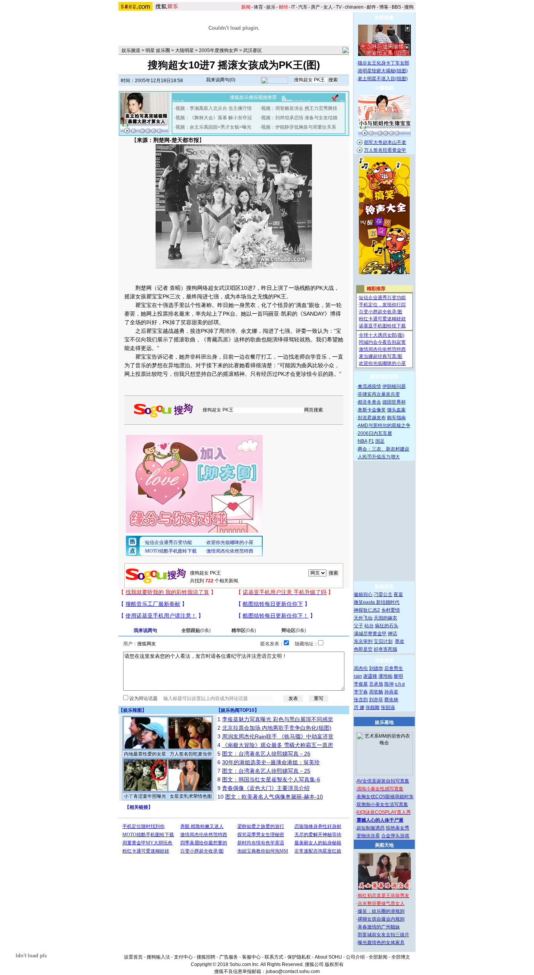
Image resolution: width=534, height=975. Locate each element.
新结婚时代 (388, 602)
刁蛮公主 (383, 594)
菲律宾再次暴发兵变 (379, 394)
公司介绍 (355, 957)
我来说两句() (220, 80)
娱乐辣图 (132, 710)
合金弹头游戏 (395, 836)
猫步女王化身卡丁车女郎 (383, 63)
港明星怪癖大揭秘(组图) (383, 71)
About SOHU (328, 957)
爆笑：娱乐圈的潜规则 (381, 911)
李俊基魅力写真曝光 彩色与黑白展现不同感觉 (277, 719)
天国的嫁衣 (385, 618)
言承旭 (376, 684)
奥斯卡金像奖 (372, 410)
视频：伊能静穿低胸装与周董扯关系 (298, 127)
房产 (315, 7)
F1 (371, 441)
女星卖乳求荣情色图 (191, 796)
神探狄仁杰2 (367, 610)
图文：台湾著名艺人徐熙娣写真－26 (266, 754)
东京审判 (363, 641)
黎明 (398, 676)
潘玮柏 (385, 676)
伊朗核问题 (394, 386)
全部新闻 (378, 957)
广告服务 (228, 957)
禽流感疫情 (369, 386)
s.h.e (400, 684)
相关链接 (138, 807)
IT (293, 7)
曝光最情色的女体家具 (381, 942)
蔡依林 (391, 699)
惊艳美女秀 (397, 828)
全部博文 (400, 957)
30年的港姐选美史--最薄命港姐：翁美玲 (271, 762)
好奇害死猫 (385, 649)
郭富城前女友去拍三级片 (383, 934)
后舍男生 (393, 668)
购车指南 (396, 417)
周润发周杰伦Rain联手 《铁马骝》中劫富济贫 (277, 736)
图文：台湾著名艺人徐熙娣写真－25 (266, 771)
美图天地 (384, 845)
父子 (358, 625)
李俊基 (361, 684)
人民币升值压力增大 (379, 457)
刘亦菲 (376, 699)
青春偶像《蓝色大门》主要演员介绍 (266, 788)
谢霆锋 (370, 676)
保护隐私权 (299, 957)
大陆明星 (184, 50)
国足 (380, 441)
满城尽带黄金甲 (370, 633)
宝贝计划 (383, 641)
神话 (392, 633)
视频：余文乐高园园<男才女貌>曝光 (213, 127)
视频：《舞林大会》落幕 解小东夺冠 (214, 117)
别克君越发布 (372, 417)
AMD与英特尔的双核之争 (384, 425)
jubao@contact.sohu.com (293, 971)
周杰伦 (361, 668)
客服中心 (251, 957)
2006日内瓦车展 (375, 433)
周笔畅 (376, 692)
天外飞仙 (363, 618)
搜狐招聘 (206, 957)
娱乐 (271, 7)
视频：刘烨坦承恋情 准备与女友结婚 (299, 117)
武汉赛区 (252, 50)
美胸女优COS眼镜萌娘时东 (385, 796)
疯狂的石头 (386, 625)
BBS (396, 7)
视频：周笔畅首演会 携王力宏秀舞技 (299, 108)
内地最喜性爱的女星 (145, 754)
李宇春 (361, 692)
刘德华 (376, 668)
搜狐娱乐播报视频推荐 (253, 97)
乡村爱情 (390, 610)
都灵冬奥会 (369, 402)
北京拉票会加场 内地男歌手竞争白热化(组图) (277, 728)
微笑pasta (365, 602)
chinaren (354, 7)
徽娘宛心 (363, 594)
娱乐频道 (131, 50)
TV (339, 7)
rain (358, 676)
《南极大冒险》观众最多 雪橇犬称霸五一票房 (277, 745)
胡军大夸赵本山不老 (385, 142)
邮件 (371, 7)
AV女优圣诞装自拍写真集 (383, 781)
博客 (384, 7)
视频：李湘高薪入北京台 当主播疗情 (214, 108)
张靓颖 (373, 707)
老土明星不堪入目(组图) (383, 78)
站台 (369, 625)
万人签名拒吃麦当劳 (191, 754)
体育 (258, 7)
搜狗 (409, 7)
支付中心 (183, 957)
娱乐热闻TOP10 (237, 710)
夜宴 (398, 594)
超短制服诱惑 (371, 828)
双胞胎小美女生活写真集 (382, 804)
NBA (362, 441)
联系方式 (274, 957)
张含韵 (361, 699)
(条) (196, 630)
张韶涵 (388, 707)
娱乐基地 (384, 722)
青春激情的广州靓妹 (379, 927)
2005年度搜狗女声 (218, 50)
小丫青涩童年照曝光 (145, 796)
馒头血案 (396, 410)
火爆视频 (384, 88)
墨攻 (399, 641)
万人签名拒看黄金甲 (385, 150)
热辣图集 (384, 17)
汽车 (303, 7)
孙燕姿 (391, 692)
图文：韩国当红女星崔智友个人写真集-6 (271, 779)
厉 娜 (359, 707)
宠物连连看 (368, 836)
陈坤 (389, 684)
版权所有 (334, 964)
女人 (328, 7)
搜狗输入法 (158, 957)
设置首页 (133, 957)
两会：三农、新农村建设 (383, 449)
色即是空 (363, 649)
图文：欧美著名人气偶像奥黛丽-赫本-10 (274, 797)
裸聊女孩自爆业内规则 (381, 919)
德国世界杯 (394, 402)
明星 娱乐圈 (157, 50)
